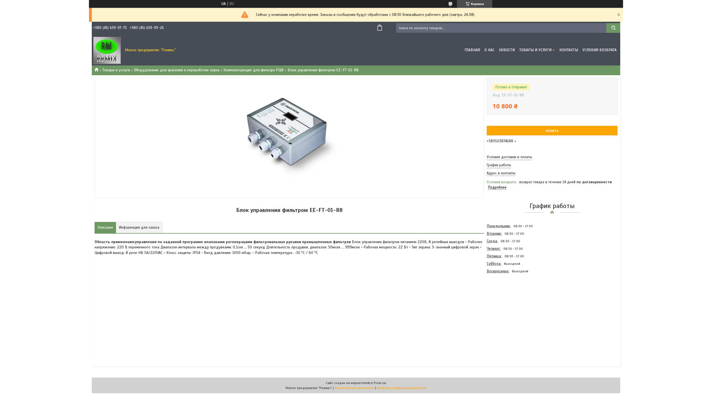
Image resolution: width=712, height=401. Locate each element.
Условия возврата (599, 50)
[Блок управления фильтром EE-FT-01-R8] (506, 305)
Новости (507, 50)
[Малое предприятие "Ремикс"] (107, 50)
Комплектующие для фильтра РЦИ (253, 70)
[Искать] (613, 28)
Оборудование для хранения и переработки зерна (176, 70)
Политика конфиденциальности (401, 388)
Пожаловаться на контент (354, 388)
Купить (552, 131)
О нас (489, 50)
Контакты (568, 50)
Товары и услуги (535, 50)
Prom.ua (380, 383)
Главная (472, 50)
